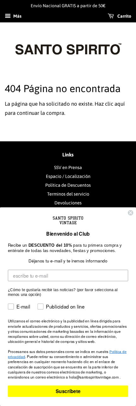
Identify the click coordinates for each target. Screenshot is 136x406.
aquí (119, 104)
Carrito (123, 16)
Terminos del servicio (68, 194)
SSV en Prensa (68, 167)
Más (17, 16)
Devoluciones (68, 202)
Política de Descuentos (68, 185)
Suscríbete (68, 391)
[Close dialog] (130, 213)
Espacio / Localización (68, 176)
